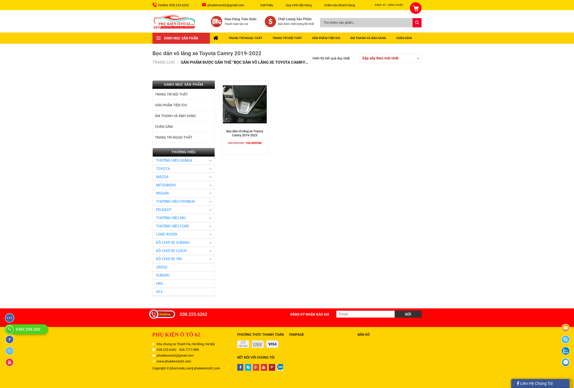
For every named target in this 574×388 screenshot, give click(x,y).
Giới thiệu (266, 5)
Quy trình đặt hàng (299, 5)
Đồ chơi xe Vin (169, 259)
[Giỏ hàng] (413, 5)
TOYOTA (163, 169)
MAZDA (162, 177)
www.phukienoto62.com (174, 361)
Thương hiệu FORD (172, 226)
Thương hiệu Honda (174, 160)
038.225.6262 (193, 314)
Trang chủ (163, 62)
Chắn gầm (404, 38)
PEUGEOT (164, 210)
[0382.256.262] (10, 329)
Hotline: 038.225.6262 (173, 5)
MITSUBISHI (166, 185)
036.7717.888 (189, 349)
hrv (159, 283)
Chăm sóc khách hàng (339, 5)
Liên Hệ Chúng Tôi (536, 383)
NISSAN (162, 193)
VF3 (159, 292)
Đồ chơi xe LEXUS (171, 251)
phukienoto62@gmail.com (225, 5)
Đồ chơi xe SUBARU (172, 242)
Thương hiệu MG (171, 218)
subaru (163, 275)
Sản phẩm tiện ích (326, 38)
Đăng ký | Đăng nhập (389, 5)
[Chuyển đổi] (210, 160)
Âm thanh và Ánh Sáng (368, 38)
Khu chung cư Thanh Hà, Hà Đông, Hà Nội (186, 344)
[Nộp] (417, 22)
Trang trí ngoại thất (245, 38)
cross (161, 267)
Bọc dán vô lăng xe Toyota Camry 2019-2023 (244, 133)
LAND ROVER (166, 234)
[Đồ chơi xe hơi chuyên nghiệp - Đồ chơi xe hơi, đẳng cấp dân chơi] (174, 21)
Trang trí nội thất (287, 38)
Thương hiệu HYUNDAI (175, 201)
